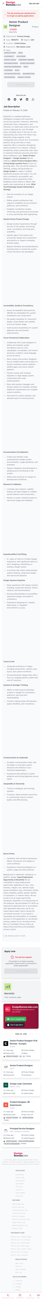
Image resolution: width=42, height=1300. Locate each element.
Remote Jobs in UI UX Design (20, 1240)
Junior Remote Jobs (18, 1213)
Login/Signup (20, 1174)
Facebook (19, 1281)
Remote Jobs (20, 1177)
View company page (12, 997)
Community (19, 1187)
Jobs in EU (18, 1266)
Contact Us (19, 1190)
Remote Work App (18, 1204)
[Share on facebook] (9, 99)
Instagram (19, 1284)
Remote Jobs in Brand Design (20, 1243)
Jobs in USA (19, 1263)
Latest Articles (20, 1180)
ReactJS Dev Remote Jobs (21, 1219)
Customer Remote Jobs (20, 1210)
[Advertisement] (21, 278)
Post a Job (19, 1196)
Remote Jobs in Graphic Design (21, 1237)
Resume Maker (20, 1193)
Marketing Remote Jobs (20, 1225)
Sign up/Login (34, 3)
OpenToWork (20, 1183)
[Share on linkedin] (27, 99)
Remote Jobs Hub (18, 1207)
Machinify (13, 32)
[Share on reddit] (15, 99)
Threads (18, 1287)
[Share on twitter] (21, 99)
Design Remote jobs (18, 1222)
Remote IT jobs (17, 1228)
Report (36, 27)
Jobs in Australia (20, 1269)
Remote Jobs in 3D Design (19, 1252)
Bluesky (18, 1290)
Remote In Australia (18, 1216)
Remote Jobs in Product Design (21, 1249)
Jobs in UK (18, 1272)
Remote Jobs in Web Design (20, 1246)
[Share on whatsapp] (33, 99)
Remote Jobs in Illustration (19, 1255)
